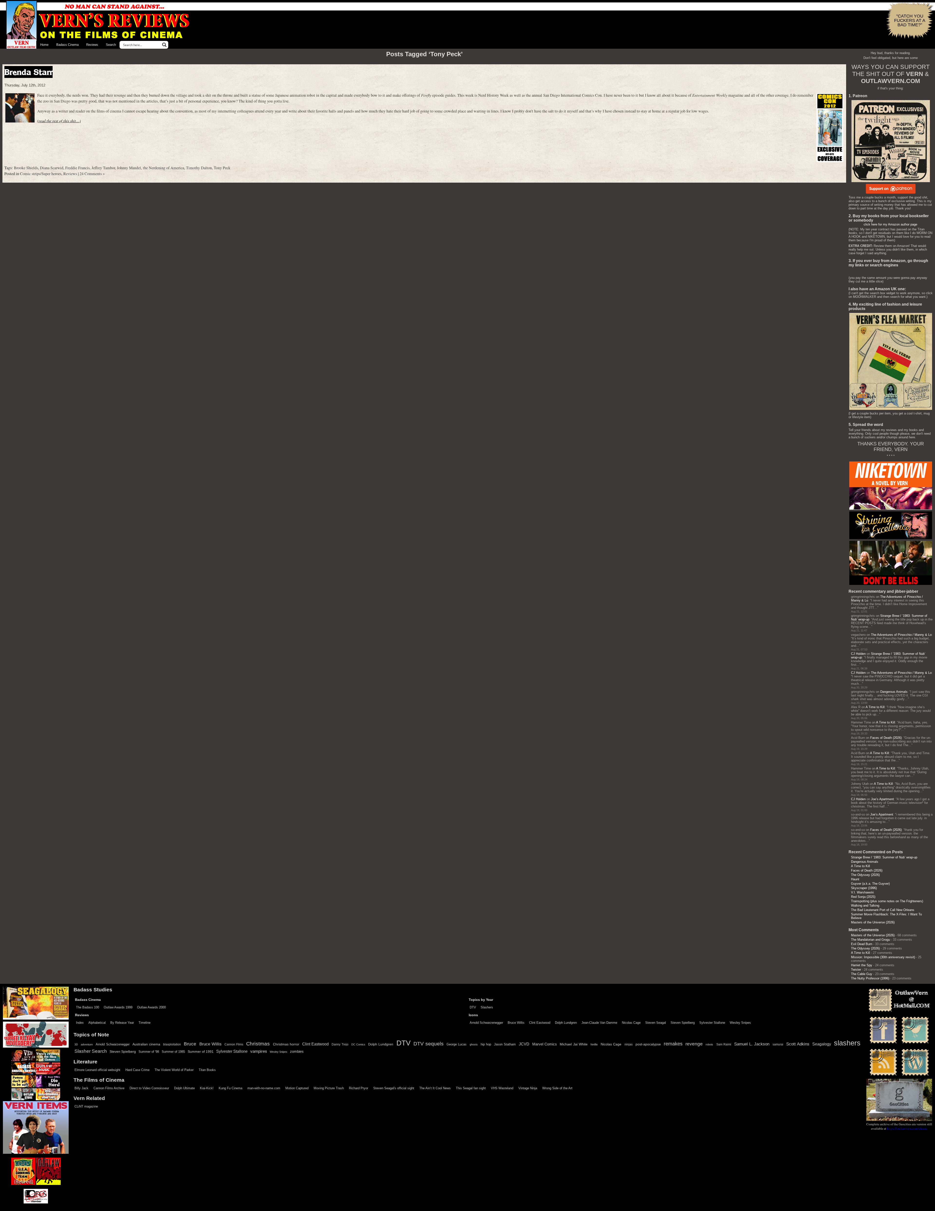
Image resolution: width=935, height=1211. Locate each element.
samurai (778, 1044)
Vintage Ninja (527, 1088)
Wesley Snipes (740, 1022)
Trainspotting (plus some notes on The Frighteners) (887, 901)
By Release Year (122, 1022)
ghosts (474, 1044)
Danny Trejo (340, 1044)
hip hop (486, 1044)
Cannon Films (233, 1044)
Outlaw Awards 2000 (151, 1007)
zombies (297, 1051)
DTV (473, 1007)
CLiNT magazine (86, 1106)
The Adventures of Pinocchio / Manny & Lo (901, 635)
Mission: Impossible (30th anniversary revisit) (883, 957)
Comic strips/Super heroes (40, 173)
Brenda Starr (28, 72)
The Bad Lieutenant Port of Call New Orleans (882, 910)
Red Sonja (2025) (863, 897)
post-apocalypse (648, 1044)
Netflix (594, 1044)
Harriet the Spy (861, 965)
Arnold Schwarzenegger (486, 1022)
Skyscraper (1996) (864, 888)
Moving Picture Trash (329, 1088)
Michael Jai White (573, 1044)
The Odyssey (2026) (865, 875)
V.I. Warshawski (862, 892)
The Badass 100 (87, 1007)
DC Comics (358, 1044)
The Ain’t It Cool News (435, 1088)
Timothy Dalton (199, 167)
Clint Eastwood (539, 1022)
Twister (856, 969)
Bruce (190, 1043)
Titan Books (207, 1070)
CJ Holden (858, 654)
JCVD (524, 1044)
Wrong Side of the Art (557, 1088)
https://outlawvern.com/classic (907, 1128)
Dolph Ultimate (184, 1088)
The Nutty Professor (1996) (870, 978)
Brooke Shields (26, 167)
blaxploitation (172, 1044)
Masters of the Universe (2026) (873, 922)
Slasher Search (91, 1051)
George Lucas (457, 1044)
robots (709, 1044)
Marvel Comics (544, 1044)
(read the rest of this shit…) (59, 120)
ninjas (629, 1044)
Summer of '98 (149, 1051)
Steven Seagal (655, 1022)
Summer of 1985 (173, 1051)
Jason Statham (505, 1044)
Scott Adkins (797, 1044)
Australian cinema (146, 1044)
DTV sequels (428, 1043)
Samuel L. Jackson (751, 1044)
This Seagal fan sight (471, 1088)
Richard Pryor (358, 1088)
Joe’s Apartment (882, 799)
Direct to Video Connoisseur (149, 1088)
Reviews (92, 45)
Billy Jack (81, 1088)
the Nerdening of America (163, 167)
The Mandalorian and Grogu (870, 939)
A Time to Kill (875, 707)
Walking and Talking (865, 905)
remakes (673, 1043)
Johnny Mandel (129, 167)
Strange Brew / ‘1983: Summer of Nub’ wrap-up (884, 857)
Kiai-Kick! (207, 1088)
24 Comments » (92, 173)
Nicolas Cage (631, 1022)
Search (111, 45)
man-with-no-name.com (263, 1088)
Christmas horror (286, 1044)
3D (76, 1044)
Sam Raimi (723, 1044)
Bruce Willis (516, 1022)
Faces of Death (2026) (886, 738)
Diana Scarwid (51, 167)
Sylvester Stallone (712, 1022)
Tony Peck (222, 167)
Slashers (487, 1007)
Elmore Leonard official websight (97, 1070)
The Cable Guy (861, 974)
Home (44, 45)
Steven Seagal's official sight (393, 1088)
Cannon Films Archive (109, 1088)
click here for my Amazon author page (890, 224)
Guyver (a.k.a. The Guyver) (870, 883)
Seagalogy (821, 1044)
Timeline (144, 1022)
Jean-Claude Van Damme (599, 1022)
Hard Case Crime (137, 1070)
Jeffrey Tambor (103, 167)
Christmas (258, 1044)
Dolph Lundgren (566, 1022)
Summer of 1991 (201, 1051)
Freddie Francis (77, 167)
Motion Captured (297, 1088)
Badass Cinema (67, 45)
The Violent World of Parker (174, 1070)
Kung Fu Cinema (230, 1088)
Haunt (855, 879)
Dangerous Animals (893, 692)
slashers (847, 1043)
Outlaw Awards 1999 (118, 1007)
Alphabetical (97, 1022)
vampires (258, 1051)
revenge (694, 1043)
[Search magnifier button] (164, 45)
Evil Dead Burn (861, 944)
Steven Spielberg (683, 1022)
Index (80, 1022)
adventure (87, 1044)
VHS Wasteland (502, 1088)
